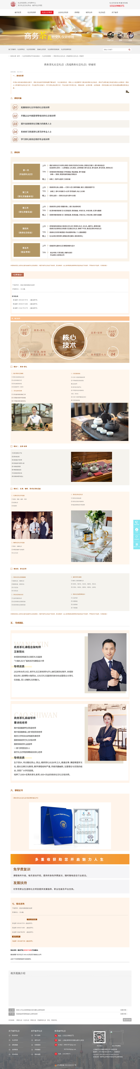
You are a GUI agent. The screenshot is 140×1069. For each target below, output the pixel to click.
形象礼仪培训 (41, 49)
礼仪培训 (15, 1040)
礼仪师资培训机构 (53, 49)
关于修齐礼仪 (14, 1031)
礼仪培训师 (32, 12)
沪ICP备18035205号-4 (105, 1052)
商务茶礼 (54, 1020)
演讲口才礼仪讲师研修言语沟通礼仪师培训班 (30, 1010)
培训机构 (15, 1054)
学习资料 (37, 1035)
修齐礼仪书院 (104, 1057)
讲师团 (77, 12)
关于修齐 (115, 12)
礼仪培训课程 (31, 49)
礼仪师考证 (21, 49)
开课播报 (37, 1049)
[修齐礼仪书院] (13, 6)
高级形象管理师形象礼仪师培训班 (27, 1014)
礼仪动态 (102, 12)
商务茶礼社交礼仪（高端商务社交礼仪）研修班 (69, 56)
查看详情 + (123, 1010)
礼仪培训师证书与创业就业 (31, 56)
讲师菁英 (15, 1049)
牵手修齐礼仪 (36, 1031)
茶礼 (48, 1020)
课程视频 (15, 1045)
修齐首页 (18, 12)
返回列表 (127, 1020)
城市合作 (89, 12)
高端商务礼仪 (41, 1020)
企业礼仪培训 (63, 12)
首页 (18, 56)
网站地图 (37, 1054)
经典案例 (37, 1045)
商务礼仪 (19, 1020)
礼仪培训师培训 (66, 49)
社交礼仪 (26, 1020)
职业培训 (15, 1035)
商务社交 (33, 1020)
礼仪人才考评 (47, 12)
